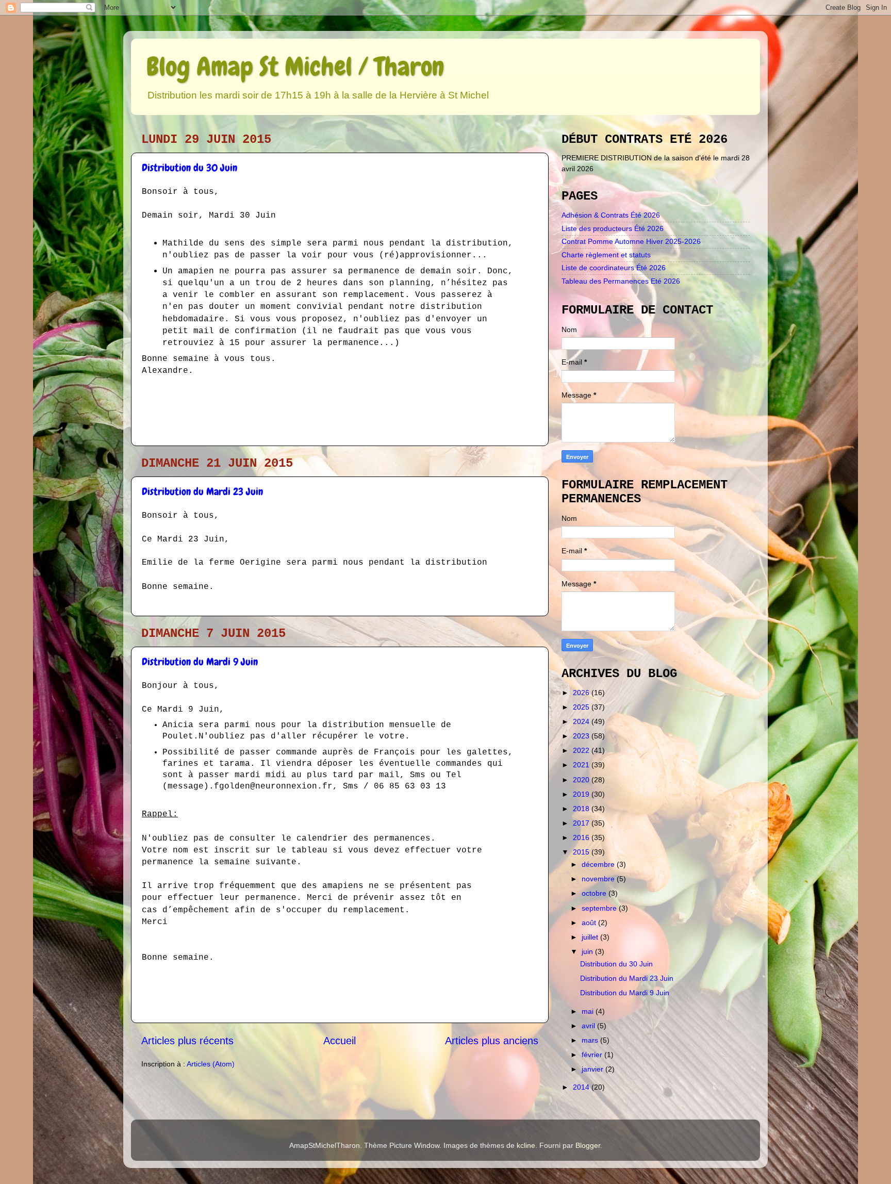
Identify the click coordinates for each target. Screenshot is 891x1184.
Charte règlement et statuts (606, 255)
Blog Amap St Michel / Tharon (295, 66)
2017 (582, 823)
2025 (582, 707)
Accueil (339, 1040)
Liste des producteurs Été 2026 (613, 228)
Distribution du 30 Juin (189, 167)
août (590, 922)
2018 (582, 808)
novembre (599, 879)
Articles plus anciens (491, 1040)
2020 (582, 780)
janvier (593, 1069)
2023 (582, 736)
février (593, 1054)
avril (589, 1026)
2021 (582, 765)
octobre (595, 893)
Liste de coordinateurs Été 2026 (614, 268)
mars (591, 1040)
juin (588, 951)
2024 (582, 721)
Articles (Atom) (211, 1064)
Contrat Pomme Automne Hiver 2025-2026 (631, 241)
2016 (582, 837)
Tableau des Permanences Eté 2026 (621, 281)
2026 (582, 692)
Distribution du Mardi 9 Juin (200, 661)
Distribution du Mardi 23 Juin (202, 491)
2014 (582, 1087)
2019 (582, 794)
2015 (582, 852)
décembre (599, 864)
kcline (526, 1145)
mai (589, 1011)
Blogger (587, 1145)
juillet (591, 937)
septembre (600, 908)
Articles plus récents (187, 1040)
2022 (582, 750)
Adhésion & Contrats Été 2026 (611, 215)
